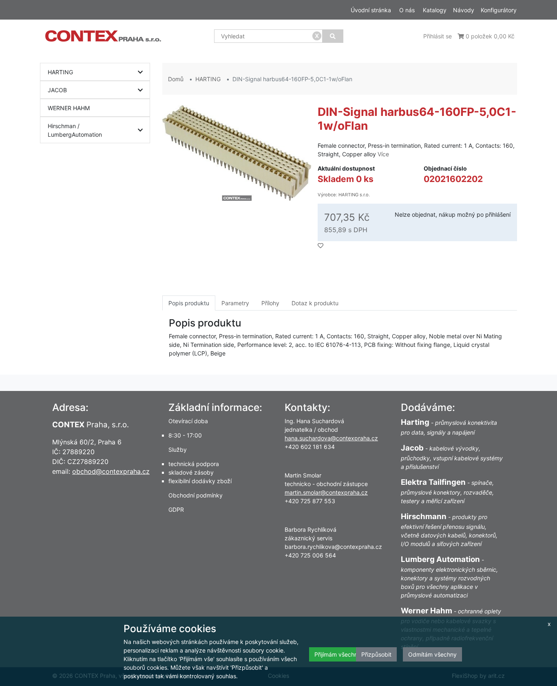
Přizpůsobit (376, 654)
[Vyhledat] (333, 36)
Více (383, 154)
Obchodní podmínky (195, 495)
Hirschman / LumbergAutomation (75, 130)
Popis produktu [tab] (188, 303)
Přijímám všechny (337, 654)
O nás (407, 10)
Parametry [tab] (235, 303)
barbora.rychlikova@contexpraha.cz (333, 546)
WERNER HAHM (69, 107)
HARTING (60, 72)
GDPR (176, 509)
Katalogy (434, 10)
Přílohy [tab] (270, 303)
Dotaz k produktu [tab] (315, 303)
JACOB (57, 90)
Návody (463, 10)
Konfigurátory (499, 10)
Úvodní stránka (371, 10)
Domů (175, 78)
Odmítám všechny (432, 654)
